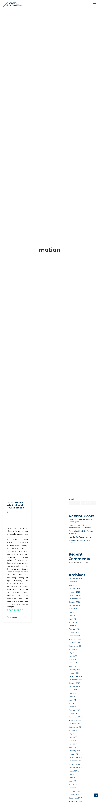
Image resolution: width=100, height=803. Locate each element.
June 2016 (73, 737)
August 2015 (74, 771)
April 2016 (73, 744)
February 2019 (74, 629)
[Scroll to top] (96, 795)
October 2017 (74, 683)
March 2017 (73, 707)
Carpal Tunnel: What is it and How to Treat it (15, 505)
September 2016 (76, 727)
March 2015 (73, 788)
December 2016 (75, 717)
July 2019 (72, 612)
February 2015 (74, 791)
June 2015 (73, 778)
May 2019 (72, 619)
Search (72, 499)
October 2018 (74, 643)
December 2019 (75, 595)
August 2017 (74, 690)
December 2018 (75, 636)
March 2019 (73, 626)
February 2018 (74, 670)
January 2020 (74, 592)
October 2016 (74, 724)
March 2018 (73, 666)
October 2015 (74, 764)
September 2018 (76, 646)
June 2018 (73, 656)
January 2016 (74, 754)
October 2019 (74, 602)
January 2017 (74, 714)
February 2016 (74, 751)
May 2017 (72, 700)
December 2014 (75, 798)
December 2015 (75, 757)
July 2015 (72, 774)
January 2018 (74, 673)
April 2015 (73, 784)
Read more (14, 610)
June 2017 (73, 697)
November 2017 (75, 680)
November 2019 (75, 599)
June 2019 (73, 616)
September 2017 (75, 687)
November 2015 (75, 761)
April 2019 (73, 622)
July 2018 (72, 653)
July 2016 (72, 734)
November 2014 (75, 801)
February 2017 (74, 710)
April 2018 (73, 663)
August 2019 (74, 609)
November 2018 (75, 639)
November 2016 (75, 720)
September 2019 (76, 605)
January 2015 (74, 795)
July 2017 (72, 693)
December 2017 (75, 676)
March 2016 (73, 747)
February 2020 (75, 589)
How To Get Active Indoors (80, 537)
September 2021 (75, 578)
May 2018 (72, 659)
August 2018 (74, 649)
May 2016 (72, 741)
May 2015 (72, 781)
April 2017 (73, 703)
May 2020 (73, 585)
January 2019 (74, 632)
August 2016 (74, 730)
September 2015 (75, 768)
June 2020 (73, 582)
